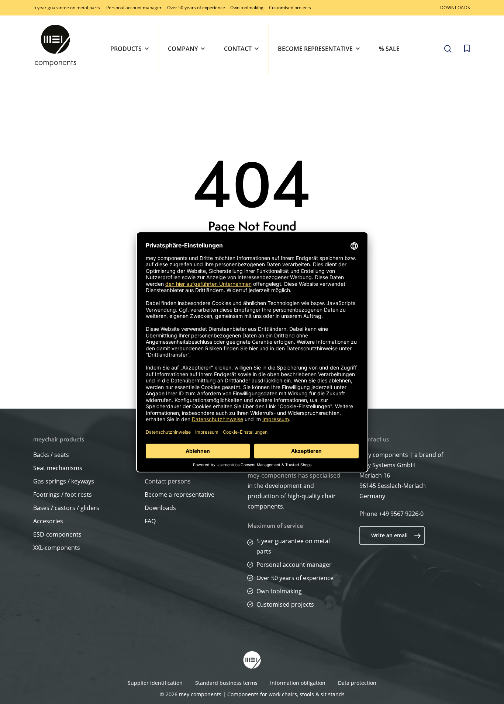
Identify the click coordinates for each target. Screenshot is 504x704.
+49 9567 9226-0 (401, 514)
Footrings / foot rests (62, 494)
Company (183, 49)
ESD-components (57, 534)
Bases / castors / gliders (66, 508)
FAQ (150, 521)
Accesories (48, 521)
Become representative (315, 49)
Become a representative (179, 494)
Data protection (357, 682)
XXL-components (56, 548)
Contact (238, 49)
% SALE (389, 49)
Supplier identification (155, 682)
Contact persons (168, 481)
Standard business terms (226, 682)
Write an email (389, 535)
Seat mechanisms (57, 468)
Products (126, 49)
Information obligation (297, 682)
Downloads (160, 508)
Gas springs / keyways (63, 481)
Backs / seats (51, 455)
